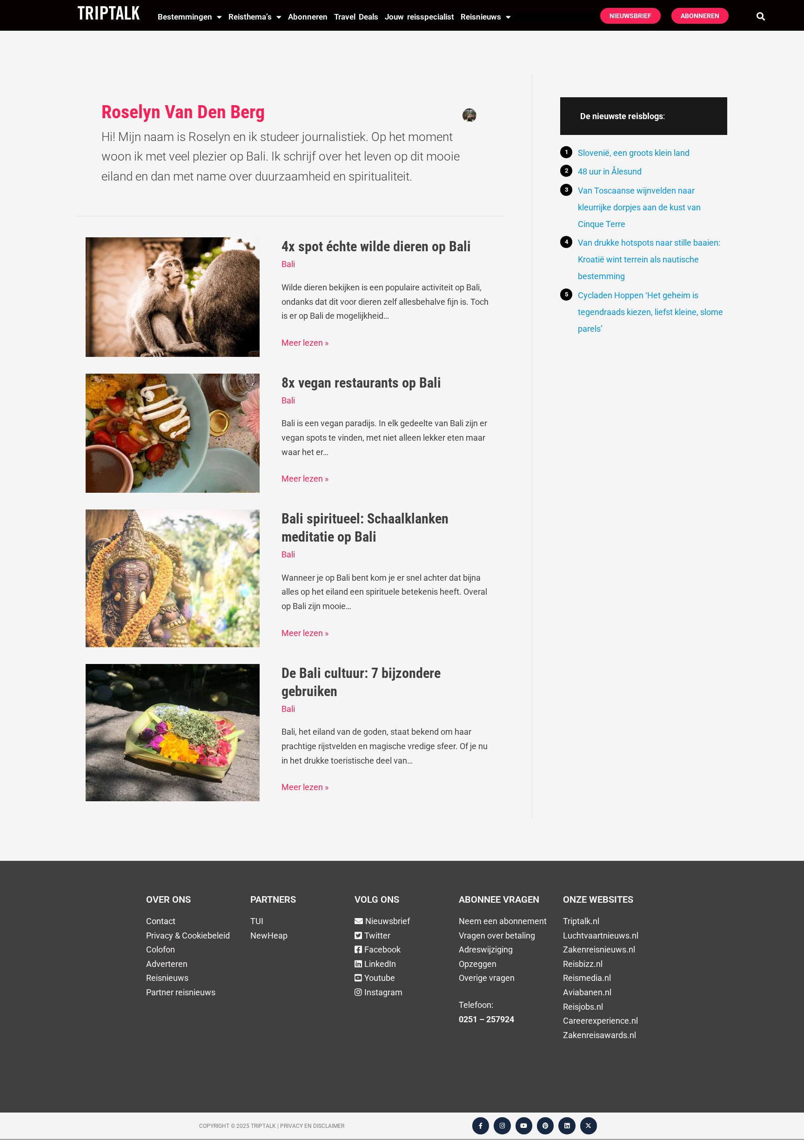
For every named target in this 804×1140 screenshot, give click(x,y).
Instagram (383, 992)
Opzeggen (477, 964)
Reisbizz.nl (583, 964)
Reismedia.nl (587, 978)
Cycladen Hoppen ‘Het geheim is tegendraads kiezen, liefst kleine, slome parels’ (650, 312)
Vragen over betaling (497, 935)
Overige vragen (487, 978)
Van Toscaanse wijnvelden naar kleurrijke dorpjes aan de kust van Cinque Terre (639, 207)
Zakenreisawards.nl (599, 1035)
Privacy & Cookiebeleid (188, 935)
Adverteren (167, 964)
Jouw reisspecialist (419, 16)
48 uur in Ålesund (610, 171)
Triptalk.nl (581, 921)
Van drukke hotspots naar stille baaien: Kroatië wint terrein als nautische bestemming (649, 259)
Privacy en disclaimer (312, 1126)
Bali (288, 264)
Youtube (379, 978)
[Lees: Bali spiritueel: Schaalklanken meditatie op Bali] (173, 578)
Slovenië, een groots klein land (634, 153)
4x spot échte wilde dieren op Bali (376, 246)
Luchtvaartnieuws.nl (600, 935)
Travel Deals (356, 16)
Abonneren (308, 16)
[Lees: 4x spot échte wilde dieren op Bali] (173, 296)
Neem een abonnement (503, 921)
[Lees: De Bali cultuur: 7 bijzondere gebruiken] (173, 732)
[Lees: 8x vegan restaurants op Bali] (173, 432)
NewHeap (269, 935)
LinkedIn (380, 964)
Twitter (377, 935)
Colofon (160, 949)
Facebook (382, 949)
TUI (256, 921)
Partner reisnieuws (180, 992)
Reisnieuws (481, 16)
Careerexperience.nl (600, 1021)
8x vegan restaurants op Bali (361, 383)
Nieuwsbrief (387, 921)
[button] (761, 16)
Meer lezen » (304, 342)
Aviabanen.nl (587, 992)
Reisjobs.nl (583, 1007)
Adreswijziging (486, 949)
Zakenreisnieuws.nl (599, 949)
